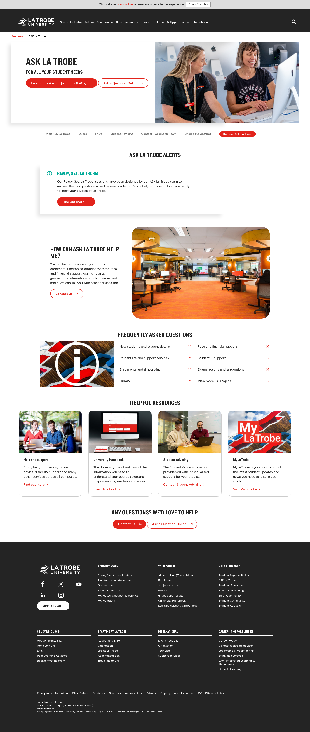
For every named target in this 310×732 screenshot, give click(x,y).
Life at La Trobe (108, 651)
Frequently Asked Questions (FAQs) (58, 83)
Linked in (43, 595)
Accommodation (109, 656)
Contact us (63, 294)
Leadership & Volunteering (236, 651)
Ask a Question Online (120, 83)
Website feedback (46, 708)
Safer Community (230, 595)
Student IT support (212, 358)
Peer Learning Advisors (52, 656)
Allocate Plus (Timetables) (175, 575)
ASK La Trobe (227, 580)
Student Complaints (232, 600)
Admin (89, 22)
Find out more (73, 202)
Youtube (79, 583)
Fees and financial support (217, 346)
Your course (105, 22)
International (200, 22)
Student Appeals (230, 605)
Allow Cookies (198, 4)
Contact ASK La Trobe (237, 134)
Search (293, 21)
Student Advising (121, 134)
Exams (162, 590)
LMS (40, 651)
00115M (158, 711)
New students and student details (145, 346)
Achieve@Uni (46, 645)
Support (147, 22)
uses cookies (125, 4)
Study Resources (127, 22)
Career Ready (228, 640)
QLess (83, 134)
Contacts (99, 693)
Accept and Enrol (109, 640)
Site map (115, 693)
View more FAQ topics (214, 381)
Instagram (61, 595)
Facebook (43, 583)
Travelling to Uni (108, 661)
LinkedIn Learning (230, 669)
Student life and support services (144, 358)
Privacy (151, 693)
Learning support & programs (177, 605)
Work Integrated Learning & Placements (237, 662)
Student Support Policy (234, 575)
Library (125, 381)
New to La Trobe (71, 22)
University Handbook (120, 453)
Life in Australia (168, 640)
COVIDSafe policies (211, 693)
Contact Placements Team (159, 134)
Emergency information (52, 693)
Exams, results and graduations (221, 369)
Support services (169, 656)
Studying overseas (231, 656)
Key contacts (106, 600)
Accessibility (133, 693)
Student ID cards (109, 590)
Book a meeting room (51, 661)
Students (17, 36)
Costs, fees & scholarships (115, 575)
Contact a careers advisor (236, 645)
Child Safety (80, 693)
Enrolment (165, 580)
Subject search (168, 585)
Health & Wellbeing (231, 590)
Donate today (51, 606)
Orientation (105, 645)
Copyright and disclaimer (177, 693)
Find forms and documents (115, 580)
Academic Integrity (49, 640)
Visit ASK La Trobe (58, 134)
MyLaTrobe (259, 453)
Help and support (50, 453)
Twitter (61, 583)
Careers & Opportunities (172, 22)
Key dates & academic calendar (119, 595)
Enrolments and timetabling (140, 369)
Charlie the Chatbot (198, 134)
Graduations (106, 585)
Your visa (164, 651)
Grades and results (170, 595)
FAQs (98, 134)
